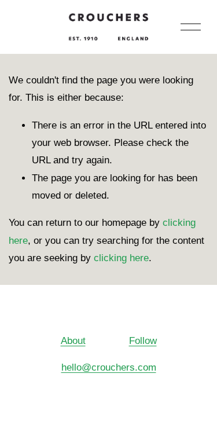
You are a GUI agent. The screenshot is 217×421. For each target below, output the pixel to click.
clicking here (121, 257)
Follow (143, 340)
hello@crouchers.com (108, 367)
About (73, 340)
